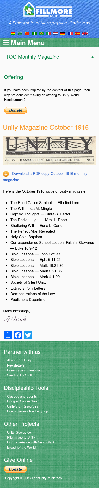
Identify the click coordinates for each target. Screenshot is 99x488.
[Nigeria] (34, 32)
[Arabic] (20, 32)
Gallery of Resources (22, 406)
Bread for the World (21, 447)
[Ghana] (13, 32)
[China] (27, 32)
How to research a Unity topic (29, 411)
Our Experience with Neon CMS (30, 442)
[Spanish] (77, 32)
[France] (70, 32)
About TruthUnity (19, 360)
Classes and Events (22, 396)
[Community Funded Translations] (85, 32)
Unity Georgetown (20, 432)
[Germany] (62, 32)
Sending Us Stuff (19, 375)
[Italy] (48, 32)
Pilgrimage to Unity (21, 437)
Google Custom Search (24, 401)
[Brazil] (41, 32)
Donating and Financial (24, 370)
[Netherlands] (55, 32)
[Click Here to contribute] (15, 110)
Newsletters (15, 365)
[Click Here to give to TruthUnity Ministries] (15, 468)
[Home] (49, 9)
